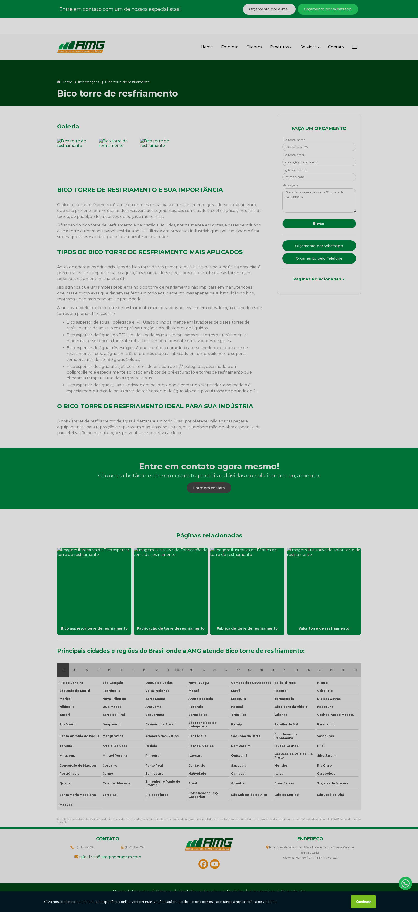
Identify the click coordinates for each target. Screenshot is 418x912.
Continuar (363, 902)
